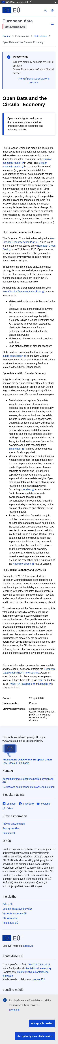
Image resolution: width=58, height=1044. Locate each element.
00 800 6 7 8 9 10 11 (39, 964)
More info (14, 1009)
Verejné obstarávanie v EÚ (17, 909)
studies (27, 489)
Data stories (40, 36)
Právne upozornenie (13, 823)
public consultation (12, 356)
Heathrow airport (22, 563)
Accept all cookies (42, 1023)
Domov (6, 36)
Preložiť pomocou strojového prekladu (33, 80)
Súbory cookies (10, 828)
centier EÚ (39, 979)
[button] (52, 10)
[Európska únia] (22, 10)
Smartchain (15, 448)
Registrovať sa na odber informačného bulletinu (28, 787)
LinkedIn (43, 683)
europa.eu (28, 946)
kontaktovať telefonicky (38, 968)
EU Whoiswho (10, 918)
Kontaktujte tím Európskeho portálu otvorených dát (28, 781)
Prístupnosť (8, 833)
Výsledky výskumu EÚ (14, 913)
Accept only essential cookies (34, 1036)
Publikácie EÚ (10, 922)
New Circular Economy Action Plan (21, 291)
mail (40, 680)
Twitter (12, 683)
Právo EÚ (7, 904)
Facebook (26, 683)
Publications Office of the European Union (27, 759)
